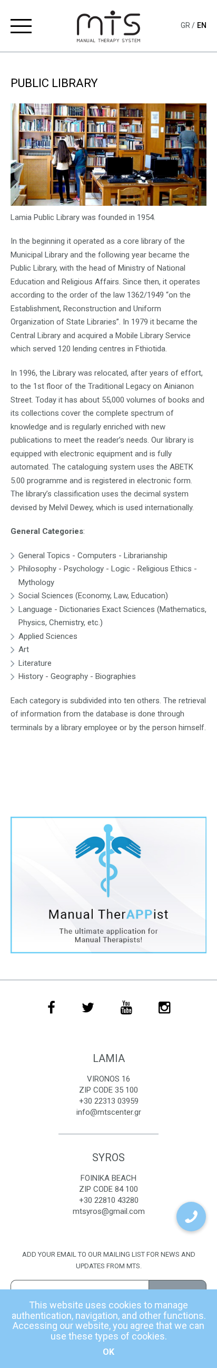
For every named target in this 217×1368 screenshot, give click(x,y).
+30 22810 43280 (109, 1200)
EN (201, 25)
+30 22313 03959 (109, 1101)
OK (108, 1352)
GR (186, 25)
